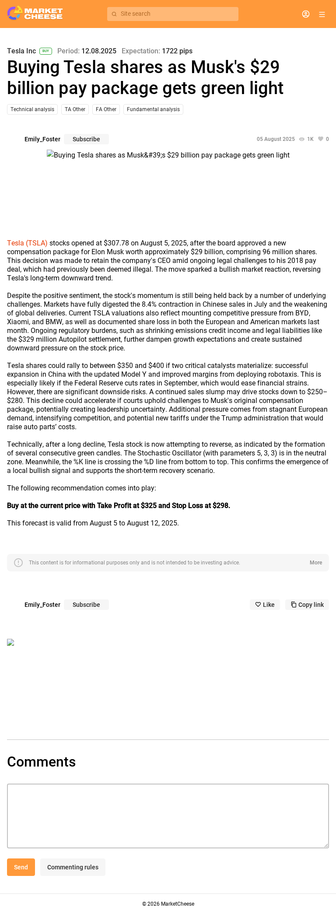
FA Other (106, 109)
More (316, 563)
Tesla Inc (21, 51)
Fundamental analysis (153, 109)
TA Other (75, 109)
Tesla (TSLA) (27, 243)
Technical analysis (32, 109)
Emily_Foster (42, 139)
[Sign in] (305, 14)
